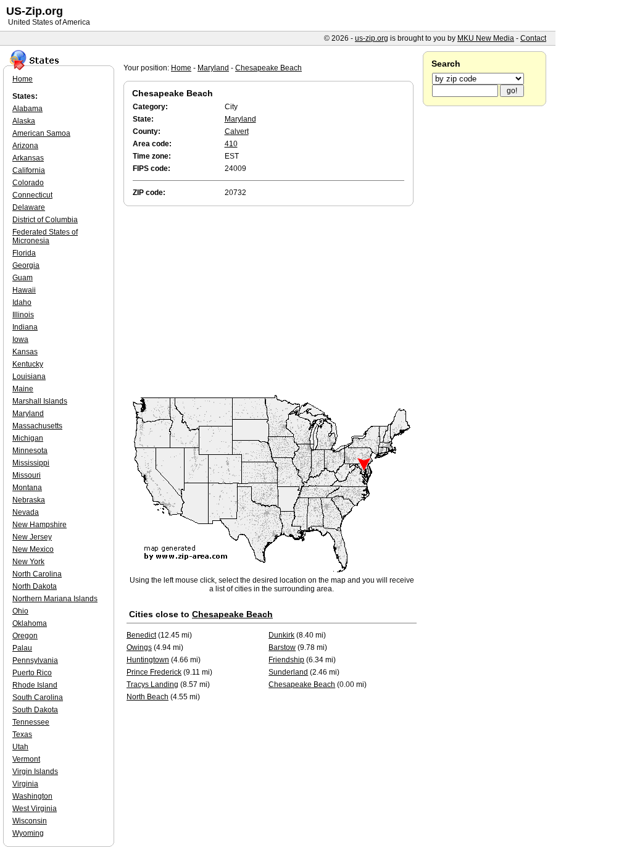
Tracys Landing (152, 684)
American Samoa (41, 133)
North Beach (147, 697)
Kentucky (27, 364)
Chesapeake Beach (268, 68)
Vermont (26, 759)
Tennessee (30, 722)
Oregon (25, 635)
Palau (22, 648)
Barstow (282, 647)
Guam (22, 277)
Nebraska (28, 500)
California (28, 170)
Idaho (21, 302)
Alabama (27, 108)
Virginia (25, 784)
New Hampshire (39, 524)
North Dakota (34, 586)
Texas (22, 734)
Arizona (25, 145)
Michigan (27, 438)
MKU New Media (485, 38)
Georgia (26, 265)
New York (28, 561)
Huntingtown (148, 659)
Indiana (25, 327)
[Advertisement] (271, 301)
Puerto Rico (32, 672)
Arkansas (28, 158)
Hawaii (24, 290)
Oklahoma (29, 623)
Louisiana (29, 376)
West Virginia (34, 808)
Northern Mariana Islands (55, 598)
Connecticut (32, 195)
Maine (22, 389)
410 (231, 143)
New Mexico (33, 549)
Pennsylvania (35, 660)
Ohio (20, 611)
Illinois (23, 314)
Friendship (286, 659)
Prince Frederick (154, 672)
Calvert (237, 131)
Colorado (28, 182)
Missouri (26, 475)
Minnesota (30, 450)
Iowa (20, 339)
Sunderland (288, 672)
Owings (139, 647)
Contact (533, 38)
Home (181, 68)
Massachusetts (37, 426)
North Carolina (37, 574)
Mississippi (30, 463)
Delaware (28, 207)
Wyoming (28, 833)
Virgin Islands (35, 771)
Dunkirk (281, 635)
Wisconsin (29, 821)
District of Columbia (45, 219)
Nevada (25, 512)
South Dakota (35, 709)
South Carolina (37, 697)
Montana (27, 487)
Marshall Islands (39, 401)
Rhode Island (34, 685)
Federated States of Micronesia (45, 236)
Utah (20, 747)
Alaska (23, 121)
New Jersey (32, 537)
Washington (32, 796)
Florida (24, 253)
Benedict (141, 635)
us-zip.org (371, 38)
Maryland (213, 68)
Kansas (25, 351)
